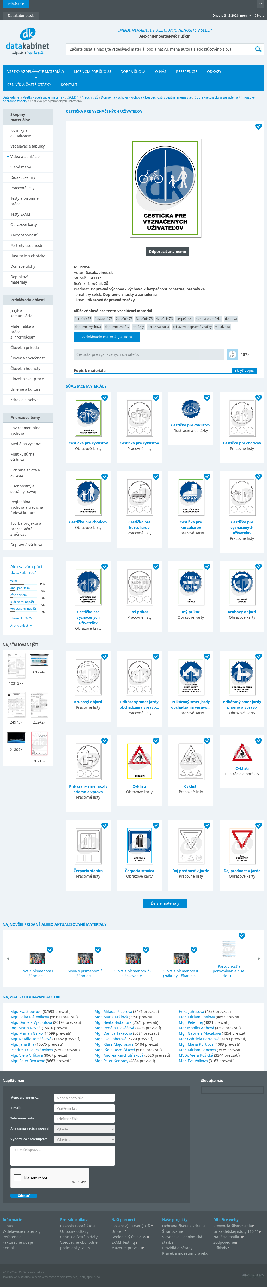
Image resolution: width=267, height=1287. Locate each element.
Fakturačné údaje (18, 1242)
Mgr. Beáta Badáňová (113, 1022)
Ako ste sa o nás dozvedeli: (30, 1128)
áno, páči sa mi (20, 588)
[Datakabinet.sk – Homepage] (28, 38)
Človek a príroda (24, 347)
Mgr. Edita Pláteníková (29, 1016)
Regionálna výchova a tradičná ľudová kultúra (26, 507)
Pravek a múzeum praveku (185, 1253)
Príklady (220, 1247)
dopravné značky (117, 327)
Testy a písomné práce (24, 201)
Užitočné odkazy (74, 1231)
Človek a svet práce (27, 378)
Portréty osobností (26, 245)
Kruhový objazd (242, 611)
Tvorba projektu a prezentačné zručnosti (25, 529)
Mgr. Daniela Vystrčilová (31, 1022)
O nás (160, 71)
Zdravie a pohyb (24, 399)
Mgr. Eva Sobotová (110, 1038)
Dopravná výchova (26, 544)
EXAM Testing (123, 1242)
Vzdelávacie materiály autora (107, 336)
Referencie (186, 71)
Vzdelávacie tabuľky (27, 146)
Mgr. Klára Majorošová (114, 1044)
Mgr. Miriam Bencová (197, 1049)
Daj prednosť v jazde (190, 870)
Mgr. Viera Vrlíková (26, 1055)
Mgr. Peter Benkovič (27, 1060)
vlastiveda (222, 327)
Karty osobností (24, 234)
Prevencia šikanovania (232, 1225)
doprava (231, 319)
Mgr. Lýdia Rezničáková (115, 1049)
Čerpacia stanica (88, 870)
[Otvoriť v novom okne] (253, 1276)
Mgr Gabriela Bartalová (199, 1038)
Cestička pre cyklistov (88, 442)
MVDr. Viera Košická (196, 1055)
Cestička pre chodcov (242, 442)
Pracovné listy (22, 187)
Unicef (117, 1231)
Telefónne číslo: (22, 1118)
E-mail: (15, 1108)
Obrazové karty (23, 224)
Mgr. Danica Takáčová (113, 1033)
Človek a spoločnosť (27, 358)
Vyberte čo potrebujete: (28, 1139)
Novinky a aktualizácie (20, 133)
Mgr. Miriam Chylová (197, 1016)
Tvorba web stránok (17, 1277)
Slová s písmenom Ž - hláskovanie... (132, 973)
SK (260, 4)
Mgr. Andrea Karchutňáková (119, 1055)
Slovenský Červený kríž (131, 1225)
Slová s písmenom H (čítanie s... (37, 973)
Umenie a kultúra (25, 389)
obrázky (138, 327)
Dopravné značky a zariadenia (216, 97)
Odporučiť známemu (167, 251)
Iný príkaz (139, 611)
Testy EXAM (20, 214)
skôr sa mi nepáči (22, 602)
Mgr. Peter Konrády (111, 1060)
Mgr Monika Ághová (196, 1027)
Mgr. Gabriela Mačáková (200, 1033)
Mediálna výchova (26, 443)
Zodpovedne (224, 1242)
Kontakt (69, 84)
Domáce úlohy (22, 266)
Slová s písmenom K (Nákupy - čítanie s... (181, 973)
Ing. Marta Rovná (25, 1027)
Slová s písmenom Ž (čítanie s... (85, 973)
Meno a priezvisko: (24, 1097)
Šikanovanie (172, 1231)
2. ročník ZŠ (124, 319)
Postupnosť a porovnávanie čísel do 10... (229, 971)
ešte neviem (18, 595)
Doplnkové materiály (19, 279)
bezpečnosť (184, 319)
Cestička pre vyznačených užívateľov (107, 354)
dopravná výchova (88, 327)
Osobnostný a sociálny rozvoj (23, 488)
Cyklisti (139, 786)
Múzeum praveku (126, 1247)
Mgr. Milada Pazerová (113, 1011)
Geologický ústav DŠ (128, 1236)
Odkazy (214, 71)
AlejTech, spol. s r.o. (87, 1277)
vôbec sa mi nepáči (23, 608)
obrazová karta (158, 327)
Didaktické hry (22, 177)
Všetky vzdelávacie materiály (35, 71)
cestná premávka (208, 319)
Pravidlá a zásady (177, 1247)
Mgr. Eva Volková (193, 1060)
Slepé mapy (20, 166)
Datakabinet (11, 97)
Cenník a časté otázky (29, 84)
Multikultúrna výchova (22, 457)
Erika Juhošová (191, 1011)
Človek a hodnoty (25, 368)
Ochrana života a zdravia (25, 473)
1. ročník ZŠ (83, 319)
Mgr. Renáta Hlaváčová (114, 1027)
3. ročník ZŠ (144, 319)
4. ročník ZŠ (90, 97)
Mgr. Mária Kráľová (111, 1016)
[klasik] (232, 354)
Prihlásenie (16, 4)
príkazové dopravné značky (192, 327)
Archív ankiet (19, 625)
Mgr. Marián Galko (26, 1033)
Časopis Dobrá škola (77, 1225)
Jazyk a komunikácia (21, 313)
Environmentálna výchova (25, 430)
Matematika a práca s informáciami (23, 332)
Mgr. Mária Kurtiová (196, 1044)
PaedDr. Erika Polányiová (31, 1049)
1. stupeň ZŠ (103, 319)
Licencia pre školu (92, 71)
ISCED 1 (73, 97)
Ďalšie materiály (165, 903)
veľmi (14, 581)
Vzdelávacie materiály (21, 1231)
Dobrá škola (132, 71)
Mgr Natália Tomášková (30, 1038)
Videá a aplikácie (25, 156)
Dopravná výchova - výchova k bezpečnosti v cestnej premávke (146, 97)
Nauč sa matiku (226, 1236)
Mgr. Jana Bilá (22, 1044)
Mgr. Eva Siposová (26, 1011)
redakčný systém (47, 1277)
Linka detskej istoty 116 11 (236, 1231)
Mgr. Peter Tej (191, 1022)
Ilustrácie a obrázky (27, 255)
